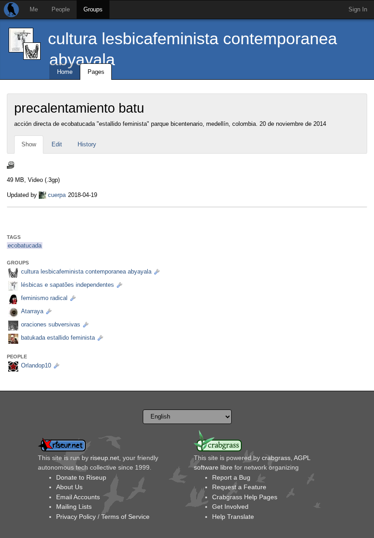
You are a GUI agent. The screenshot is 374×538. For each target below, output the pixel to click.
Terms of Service (125, 516)
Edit (57, 144)
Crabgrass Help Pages (244, 497)
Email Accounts (78, 497)
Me (34, 9)
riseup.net (104, 457)
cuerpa (57, 194)
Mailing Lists (74, 506)
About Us (69, 487)
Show (28, 144)
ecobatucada (25, 245)
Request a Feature (239, 487)
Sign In (357, 9)
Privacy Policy (76, 516)
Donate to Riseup (81, 477)
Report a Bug (231, 477)
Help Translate (233, 516)
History (87, 144)
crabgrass (276, 457)
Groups (93, 9)
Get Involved (230, 506)
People (61, 9)
